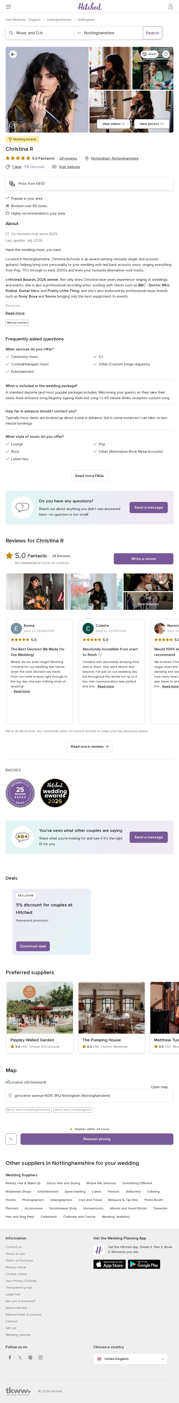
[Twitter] (20, 1357)
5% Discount (34, 167)
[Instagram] (40, 1357)
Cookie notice (16, 1274)
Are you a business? (20, 1301)
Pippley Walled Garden (32, 1040)
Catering (153, 1192)
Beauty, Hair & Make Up (23, 1183)
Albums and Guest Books (128, 1208)
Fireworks (161, 1208)
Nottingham (86, 20)
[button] (89, 507)
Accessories (34, 1208)
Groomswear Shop (63, 1208)
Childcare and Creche (79, 1217)
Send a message (148, 507)
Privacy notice (16, 1267)
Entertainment (48, 1192)
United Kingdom (116, 1359)
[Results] (13, 54)
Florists (11, 1200)
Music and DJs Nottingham (73, 1110)
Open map (159, 1087)
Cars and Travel (90, 1200)
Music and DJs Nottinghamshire (28, 1110)
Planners (12, 1208)
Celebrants (49, 1217)
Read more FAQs (89, 475)
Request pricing (96, 1139)
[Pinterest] (30, 1357)
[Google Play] (144, 1268)
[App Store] (109, 1268)
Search (152, 32)
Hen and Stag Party (20, 1217)
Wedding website (18, 1335)
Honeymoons (93, 1208)
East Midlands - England (23, 20)
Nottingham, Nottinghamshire (114, 158)
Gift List (11, 1328)
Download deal (33, 946)
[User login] (170, 6)
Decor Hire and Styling (63, 1183)
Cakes (96, 1192)
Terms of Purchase (19, 1260)
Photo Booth (153, 1200)
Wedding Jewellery (116, 1217)
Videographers (61, 1200)
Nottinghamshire (59, 20)
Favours (113, 1192)
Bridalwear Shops (18, 1192)
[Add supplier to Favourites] (166, 54)
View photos (152, 124)
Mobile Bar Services (101, 1183)
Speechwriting (75, 1192)
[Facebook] (10, 1357)
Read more (15, 313)
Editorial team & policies (23, 1315)
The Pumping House (101, 1040)
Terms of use (15, 1254)
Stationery (133, 1192)
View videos (113, 124)
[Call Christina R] (11, 1139)
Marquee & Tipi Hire (123, 1200)
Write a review (143, 558)
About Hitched (16, 1308)
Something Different (137, 1183)
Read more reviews (87, 746)
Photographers (33, 1200)
